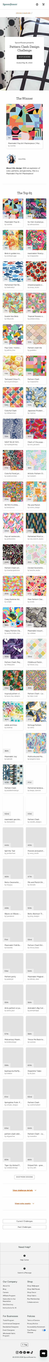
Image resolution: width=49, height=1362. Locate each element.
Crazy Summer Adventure (15, 599)
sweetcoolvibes (11, 476)
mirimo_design (35, 507)
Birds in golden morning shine (17, 253)
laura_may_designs (13, 696)
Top (24, 1345)
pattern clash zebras (13, 1134)
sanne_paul (10, 1010)
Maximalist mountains (37, 631)
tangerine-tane (35, 759)
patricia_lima (10, 350)
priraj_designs (34, 916)
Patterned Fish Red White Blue (17, 285)
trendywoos (10, 507)
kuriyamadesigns (12, 382)
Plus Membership (33, 1299)
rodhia (32, 727)
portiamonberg (34, 319)
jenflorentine (10, 539)
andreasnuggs (11, 256)
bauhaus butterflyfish (14, 1071)
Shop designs (24, 57)
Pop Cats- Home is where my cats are (20, 348)
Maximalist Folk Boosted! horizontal (19, 945)
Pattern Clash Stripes (36, 945)
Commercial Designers (11, 1324)
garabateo (33, 350)
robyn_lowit (33, 696)
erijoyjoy (9, 885)
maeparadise (34, 382)
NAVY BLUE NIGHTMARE (16, 442)
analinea (9, 727)
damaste (32, 885)
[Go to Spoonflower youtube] (28, 1352)
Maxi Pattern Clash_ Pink (38, 599)
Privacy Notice (32, 1324)
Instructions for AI (9, 1308)
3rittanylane (10, 665)
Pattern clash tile (35, 348)
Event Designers (9, 1330)
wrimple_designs (12, 1105)
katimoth (9, 759)
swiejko (9, 602)
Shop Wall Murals (33, 1289)
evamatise (33, 1136)
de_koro (32, 1073)
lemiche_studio (35, 570)
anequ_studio (34, 287)
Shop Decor (31, 1292)
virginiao (32, 413)
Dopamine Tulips (34, 1071)
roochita (12, 146)
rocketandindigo (12, 1168)
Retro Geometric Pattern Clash (18, 882)
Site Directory (8, 1305)
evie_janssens (34, 444)
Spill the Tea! (10, 851)
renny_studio (34, 853)
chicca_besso (34, 947)
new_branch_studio (36, 539)
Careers (6, 1292)
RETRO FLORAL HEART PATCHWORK (21, 505)
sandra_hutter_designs (14, 633)
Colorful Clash (11, 411)
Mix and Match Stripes (37, 882)
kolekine (9, 1073)
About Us (6, 1286)
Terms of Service (33, 1320)
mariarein (33, 476)
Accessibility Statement (36, 1327)
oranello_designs (35, 822)
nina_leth (33, 1168)
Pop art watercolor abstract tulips (19, 536)
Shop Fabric (31, 1296)
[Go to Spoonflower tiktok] (31, 1352)
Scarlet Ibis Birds (11, 316)
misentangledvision (13, 570)
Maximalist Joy (11, 756)
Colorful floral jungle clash (15, 473)
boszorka (9, 947)
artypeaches (10, 1136)
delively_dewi (34, 979)
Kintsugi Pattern (34, 725)
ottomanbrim (10, 822)
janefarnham (10, 853)
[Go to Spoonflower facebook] (20, 1352)
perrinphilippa (34, 1010)
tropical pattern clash (13, 694)
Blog (4, 1289)
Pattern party (10, 977)
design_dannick (35, 790)
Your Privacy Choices (31, 1331)
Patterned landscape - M (38, 788)
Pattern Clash (33, 379)
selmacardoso (34, 224)
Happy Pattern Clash (13, 631)
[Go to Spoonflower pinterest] (24, 1352)
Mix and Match (34, 505)
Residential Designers (11, 1327)
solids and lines (11, 725)
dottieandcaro (11, 413)
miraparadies (34, 256)
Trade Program (8, 1320)
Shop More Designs (24, 1177)
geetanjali (9, 979)
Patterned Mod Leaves (37, 536)
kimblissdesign (11, 1042)
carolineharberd (35, 1105)
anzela (32, 602)
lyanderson (10, 916)
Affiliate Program (9, 1296)
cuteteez (33, 633)
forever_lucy (34, 665)
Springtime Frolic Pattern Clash (17, 1102)
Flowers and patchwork (37, 851)
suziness (33, 1042)
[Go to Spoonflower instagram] (17, 1352)
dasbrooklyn (10, 287)
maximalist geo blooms (14, 819)
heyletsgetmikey (12, 444)
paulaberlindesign (12, 790)
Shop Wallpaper (33, 1286)
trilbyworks (10, 319)
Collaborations (33, 1302)
